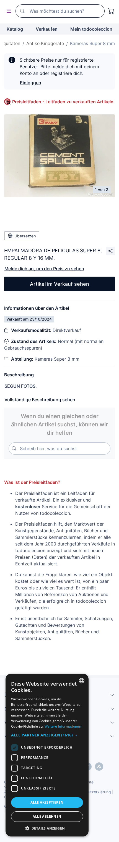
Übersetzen (25, 236)
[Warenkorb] (111, 11)
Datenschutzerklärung (91, 791)
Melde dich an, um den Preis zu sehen (44, 268)
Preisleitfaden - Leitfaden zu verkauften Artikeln (62, 101)
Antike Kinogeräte (45, 43)
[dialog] (47, 755)
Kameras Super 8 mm (92, 43)
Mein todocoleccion (91, 29)
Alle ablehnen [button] (47, 816)
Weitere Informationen (63, 726)
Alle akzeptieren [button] (46, 802)
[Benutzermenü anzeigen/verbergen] (7, 11)
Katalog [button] (15, 29)
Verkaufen (47, 29)
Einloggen (30, 82)
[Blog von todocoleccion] (99, 766)
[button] (47, 735)
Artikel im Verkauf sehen (59, 284)
